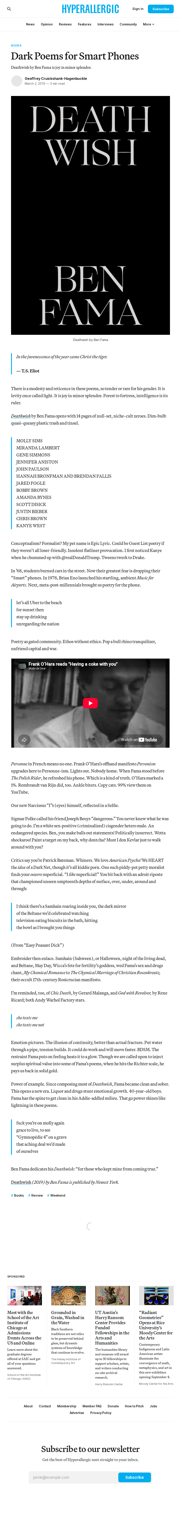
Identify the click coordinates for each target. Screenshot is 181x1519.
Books (16, 45)
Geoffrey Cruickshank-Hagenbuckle (56, 78)
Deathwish (21, 1182)
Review (37, 1195)
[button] (147, 24)
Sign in (137, 9)
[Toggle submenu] (153, 24)
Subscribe (161, 9)
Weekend (57, 1195)
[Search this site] (9, 8)
